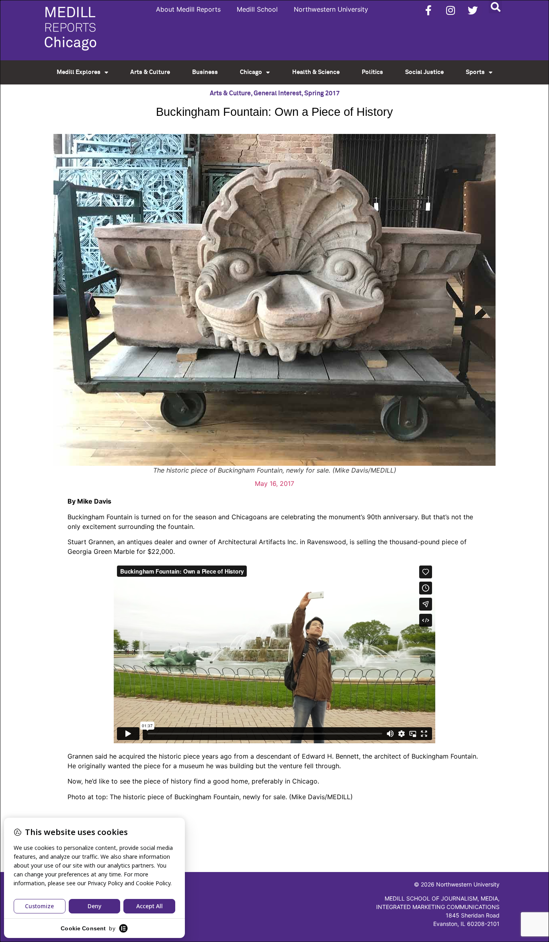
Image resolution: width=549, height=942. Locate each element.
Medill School (257, 9)
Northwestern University (331, 9)
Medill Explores (78, 72)
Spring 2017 (322, 93)
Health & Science (316, 72)
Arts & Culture (150, 72)
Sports (475, 72)
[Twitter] (473, 10)
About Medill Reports (188, 9)
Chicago (251, 72)
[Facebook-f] (428, 10)
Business (205, 72)
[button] (495, 6)
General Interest (277, 93)
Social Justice (424, 72)
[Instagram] (450, 10)
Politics (372, 72)
